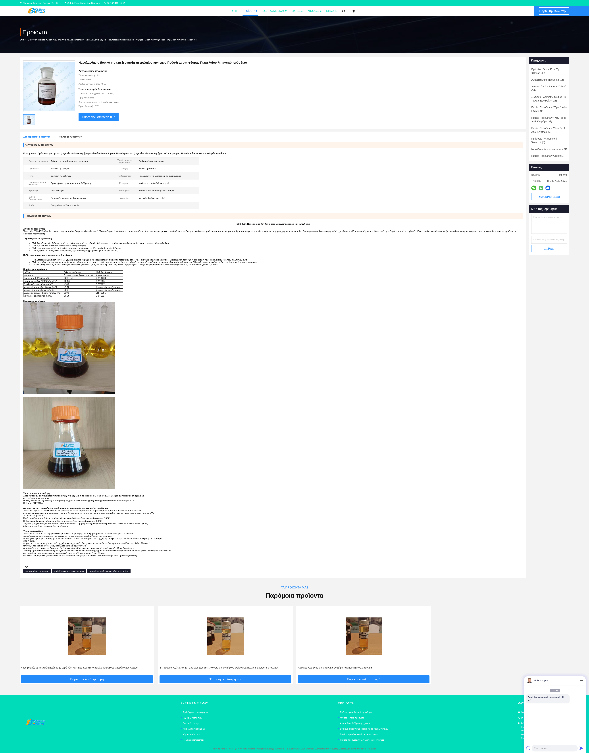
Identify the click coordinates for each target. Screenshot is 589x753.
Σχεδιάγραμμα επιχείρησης (195, 712)
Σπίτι (235, 11)
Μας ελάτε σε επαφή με (194, 729)
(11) (549, 109)
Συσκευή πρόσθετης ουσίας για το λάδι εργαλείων (364, 729)
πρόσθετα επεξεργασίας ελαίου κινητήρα (108, 571)
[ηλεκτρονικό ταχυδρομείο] (548, 188)
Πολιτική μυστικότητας (193, 740)
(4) (544, 140)
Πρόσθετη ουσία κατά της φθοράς (356, 712)
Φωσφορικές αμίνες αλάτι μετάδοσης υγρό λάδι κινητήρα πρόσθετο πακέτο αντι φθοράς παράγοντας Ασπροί (79, 667)
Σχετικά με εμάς (273, 11)
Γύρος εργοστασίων (192, 718)
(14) (548, 88)
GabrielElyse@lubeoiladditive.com (83, 3)
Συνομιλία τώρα (549, 196)
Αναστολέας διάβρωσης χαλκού (355, 723)
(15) (547, 80)
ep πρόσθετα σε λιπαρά (36, 571)
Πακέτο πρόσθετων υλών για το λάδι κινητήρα (60, 39)
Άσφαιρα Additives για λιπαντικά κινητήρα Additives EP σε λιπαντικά (335, 667)
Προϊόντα (249, 11)
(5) (548, 130)
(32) (548, 120)
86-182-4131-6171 (115, 3)
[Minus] (581, 680)
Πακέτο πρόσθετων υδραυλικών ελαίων (359, 734)
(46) (545, 71)
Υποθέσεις (314, 11)
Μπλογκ (331, 11)
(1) (549, 149)
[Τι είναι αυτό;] (541, 188)
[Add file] (528, 748)
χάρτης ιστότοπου (191, 734)
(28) (548, 99)
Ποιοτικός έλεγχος (191, 723)
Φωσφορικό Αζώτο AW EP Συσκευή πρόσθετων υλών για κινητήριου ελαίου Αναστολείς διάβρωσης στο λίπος (219, 667)
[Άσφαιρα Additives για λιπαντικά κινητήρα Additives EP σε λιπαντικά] (363, 636)
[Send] (581, 748)
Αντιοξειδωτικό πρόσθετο (352, 718)
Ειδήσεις (297, 11)
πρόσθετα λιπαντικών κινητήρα (69, 571)
